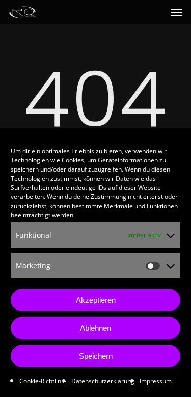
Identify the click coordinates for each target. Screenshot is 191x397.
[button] (176, 12)
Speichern (96, 356)
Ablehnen (95, 328)
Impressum (156, 381)
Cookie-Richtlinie (42, 381)
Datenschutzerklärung (102, 381)
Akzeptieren (96, 300)
